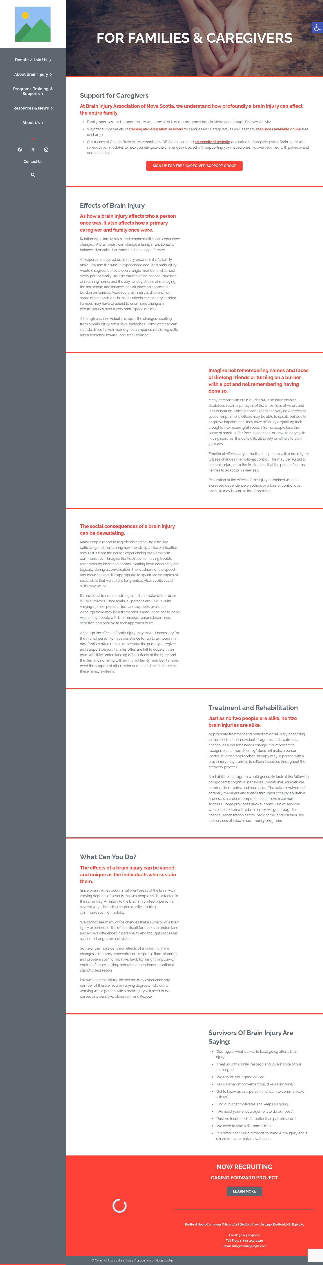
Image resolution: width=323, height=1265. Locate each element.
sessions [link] (175, 129)
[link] (317, 27)
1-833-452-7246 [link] (251, 1240)
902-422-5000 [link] (249, 1235)
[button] (49, 60)
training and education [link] (148, 129)
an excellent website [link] (212, 142)
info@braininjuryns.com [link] (249, 1246)
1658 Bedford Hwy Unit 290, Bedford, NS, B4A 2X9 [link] (268, 1224)
